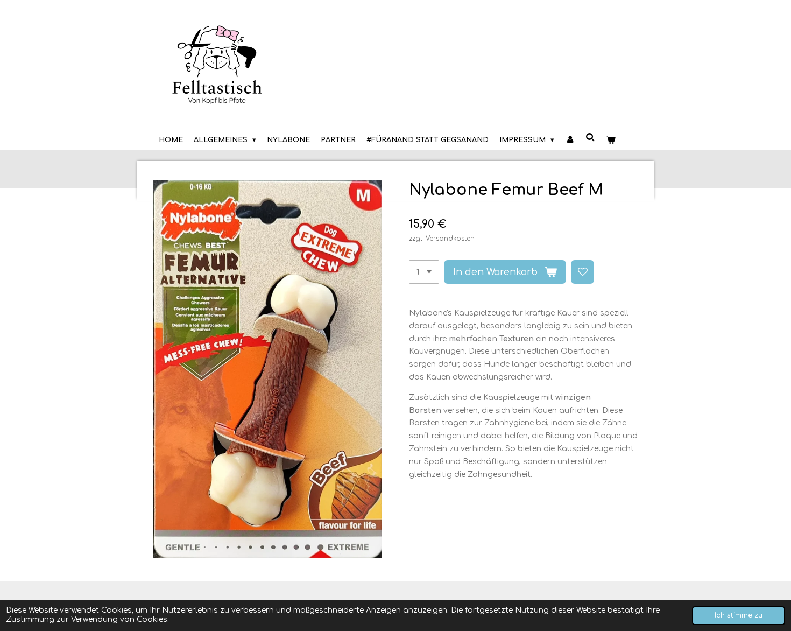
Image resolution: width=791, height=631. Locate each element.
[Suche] (591, 138)
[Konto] (570, 140)
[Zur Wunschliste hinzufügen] (583, 272)
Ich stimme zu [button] (738, 615)
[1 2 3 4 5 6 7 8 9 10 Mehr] (424, 272)
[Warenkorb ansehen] (611, 140)
